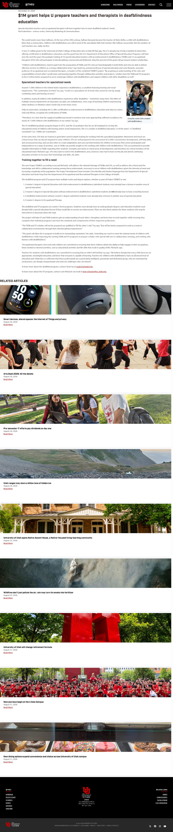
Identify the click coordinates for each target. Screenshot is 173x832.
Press (129, 5)
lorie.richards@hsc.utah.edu (94, 271)
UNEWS (165, 794)
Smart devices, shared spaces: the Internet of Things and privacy (35, 319)
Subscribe (105, 5)
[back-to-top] (170, 827)
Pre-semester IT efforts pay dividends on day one (27, 428)
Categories (140, 5)
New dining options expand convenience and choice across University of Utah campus (45, 756)
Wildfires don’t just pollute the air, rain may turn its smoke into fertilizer (38, 592)
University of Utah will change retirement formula (28, 647)
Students (9, 800)
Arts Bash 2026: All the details (18, 374)
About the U (101, 825)
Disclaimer (85, 825)
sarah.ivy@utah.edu (84, 266)
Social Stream (162, 800)
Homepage (9, 794)
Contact (151, 5)
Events (8, 803)
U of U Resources (161, 803)
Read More (8, 324)
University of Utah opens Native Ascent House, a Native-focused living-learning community (48, 538)
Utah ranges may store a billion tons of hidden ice (27, 483)
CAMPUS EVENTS (162, 797)
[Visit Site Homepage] (86, 797)
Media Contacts (113, 825)
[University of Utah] (16, 824)
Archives (9, 806)
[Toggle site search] (161, 4)
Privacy (93, 825)
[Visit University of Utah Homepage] (11, 5)
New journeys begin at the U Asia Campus (24, 702)
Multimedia (118, 5)
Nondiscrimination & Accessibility (67, 825)
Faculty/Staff (11, 797)
